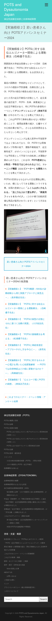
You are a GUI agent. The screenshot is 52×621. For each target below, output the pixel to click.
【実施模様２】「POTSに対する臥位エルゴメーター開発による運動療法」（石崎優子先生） (25, 308)
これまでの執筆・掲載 (12, 557)
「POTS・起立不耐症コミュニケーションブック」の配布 (24, 543)
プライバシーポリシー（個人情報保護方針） (20, 587)
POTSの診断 (8, 424)
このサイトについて (11, 591)
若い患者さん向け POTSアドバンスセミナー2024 (26, 264)
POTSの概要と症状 (11, 420)
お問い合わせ (11, 576)
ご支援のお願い (9, 580)
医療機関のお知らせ (11, 468)
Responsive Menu (46, 4)
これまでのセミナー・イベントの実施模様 (19, 553)
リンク (6, 583)
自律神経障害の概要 (11, 480)
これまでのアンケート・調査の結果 (17, 516)
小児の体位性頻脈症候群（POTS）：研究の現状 (24, 460)
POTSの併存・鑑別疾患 (12, 453)
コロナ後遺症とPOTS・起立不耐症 (19, 464)
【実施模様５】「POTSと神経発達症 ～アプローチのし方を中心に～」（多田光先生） (25, 349)
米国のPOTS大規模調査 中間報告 (19, 526)
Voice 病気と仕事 (13, 568)
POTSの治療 (8, 449)
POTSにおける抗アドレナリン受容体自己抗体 (23, 445)
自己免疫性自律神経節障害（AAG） (17, 488)
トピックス (8, 457)
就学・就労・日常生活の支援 (14, 565)
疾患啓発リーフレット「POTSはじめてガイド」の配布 (23, 539)
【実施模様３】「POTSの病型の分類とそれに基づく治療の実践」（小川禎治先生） (25, 323)
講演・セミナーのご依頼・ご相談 (16, 561)
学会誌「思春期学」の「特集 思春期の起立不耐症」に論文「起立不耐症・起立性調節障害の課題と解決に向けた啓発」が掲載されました (25, 502)
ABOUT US (8, 572)
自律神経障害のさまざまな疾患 (15, 484)
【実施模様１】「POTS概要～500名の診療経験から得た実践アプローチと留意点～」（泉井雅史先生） (25, 293)
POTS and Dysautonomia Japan (16, 9)
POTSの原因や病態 (11, 428)
